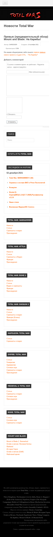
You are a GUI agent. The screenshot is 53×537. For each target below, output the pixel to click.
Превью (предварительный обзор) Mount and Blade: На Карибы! (26, 38)
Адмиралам (11, 365)
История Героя (12, 449)
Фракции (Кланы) (13, 317)
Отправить (12, 122)
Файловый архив (13, 454)
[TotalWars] (26, 16)
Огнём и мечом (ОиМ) (15, 452)
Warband (10, 447)
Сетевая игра (12, 367)
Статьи (9, 228)
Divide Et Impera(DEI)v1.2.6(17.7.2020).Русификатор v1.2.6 (26, 194)
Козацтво (13, 187)
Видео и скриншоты (14, 286)
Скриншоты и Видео (14, 257)
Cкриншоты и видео (14, 315)
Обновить (11, 114)
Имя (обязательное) (37, 72)
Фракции (10, 259)
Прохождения (12, 233)
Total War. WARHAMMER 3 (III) (21, 178)
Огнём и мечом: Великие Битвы (19, 444)
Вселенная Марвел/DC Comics (21, 207)
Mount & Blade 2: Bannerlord (17, 441)
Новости (10, 225)
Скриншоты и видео (14, 231)
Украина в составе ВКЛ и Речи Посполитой (27, 183)
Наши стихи (14, 202)
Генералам (11, 362)
